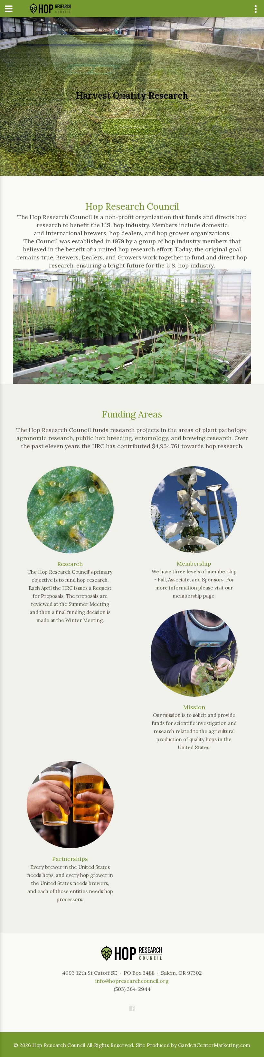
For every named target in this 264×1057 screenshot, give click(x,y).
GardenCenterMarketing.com (214, 1045)
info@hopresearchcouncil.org (132, 981)
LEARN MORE (132, 127)
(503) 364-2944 (132, 989)
